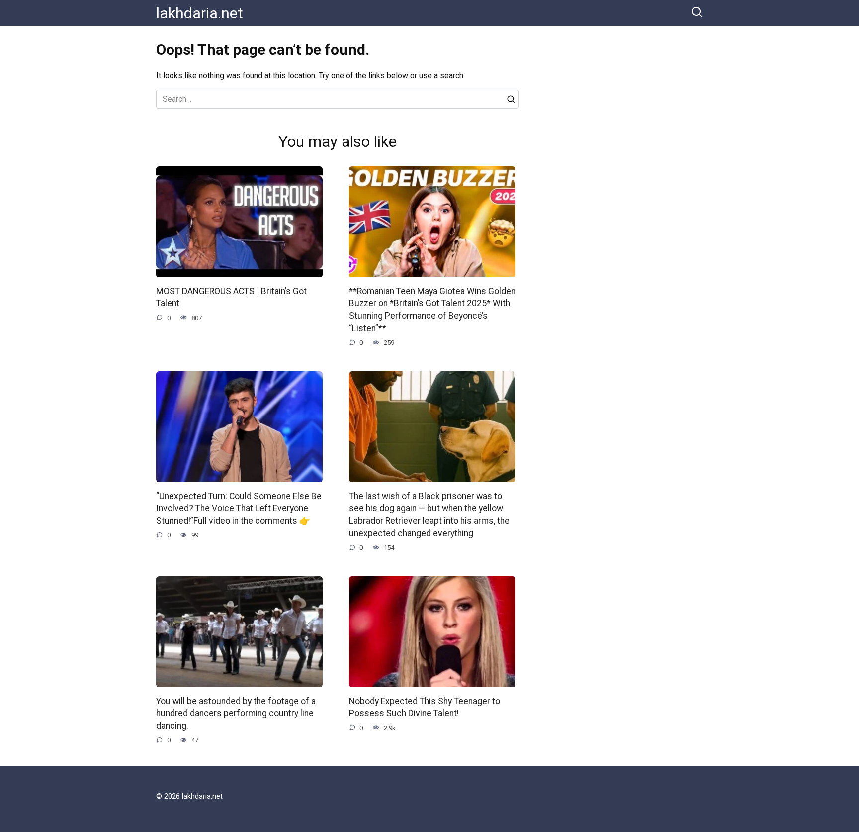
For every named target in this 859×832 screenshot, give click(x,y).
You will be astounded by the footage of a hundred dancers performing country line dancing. (236, 713)
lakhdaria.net (199, 13)
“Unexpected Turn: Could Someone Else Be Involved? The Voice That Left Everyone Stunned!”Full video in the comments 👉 (239, 508)
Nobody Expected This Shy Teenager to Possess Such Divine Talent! (424, 707)
